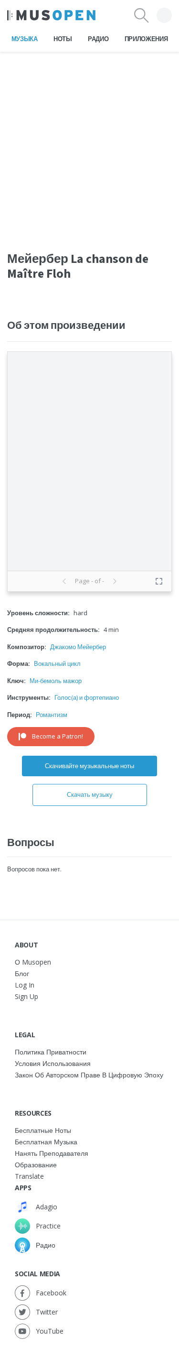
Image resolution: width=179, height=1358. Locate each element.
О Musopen (33, 962)
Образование (36, 1164)
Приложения (146, 38)
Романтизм (51, 714)
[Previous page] (64, 581)
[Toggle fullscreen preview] (159, 581)
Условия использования (53, 1063)
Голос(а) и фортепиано (86, 697)
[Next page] (114, 581)
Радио (98, 38)
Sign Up (26, 996)
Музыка (24, 38)
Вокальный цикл (57, 663)
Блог (22, 973)
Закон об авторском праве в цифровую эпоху (89, 1074)
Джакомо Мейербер (78, 646)
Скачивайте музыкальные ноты (89, 765)
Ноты (62, 38)
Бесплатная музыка (46, 1141)
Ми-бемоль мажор (56, 680)
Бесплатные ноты (43, 1130)
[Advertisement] (89, 141)
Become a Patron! (57, 736)
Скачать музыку (90, 794)
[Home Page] (51, 15)
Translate (29, 1176)
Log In (24, 984)
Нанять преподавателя (51, 1153)
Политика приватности (50, 1051)
